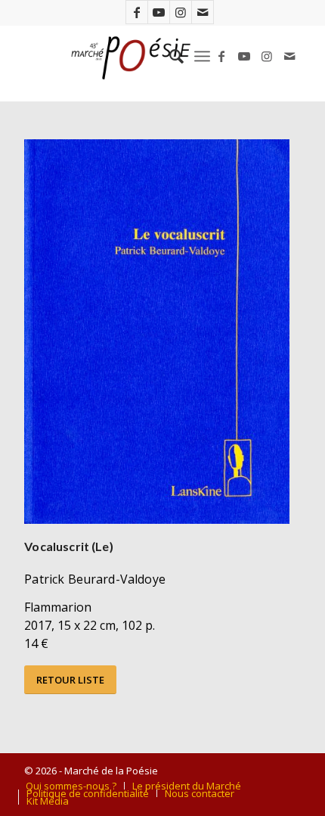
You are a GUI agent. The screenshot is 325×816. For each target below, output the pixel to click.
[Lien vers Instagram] (180, 12)
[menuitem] (169, 56)
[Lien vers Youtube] (158, 12)
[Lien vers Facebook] (136, 12)
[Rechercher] (169, 56)
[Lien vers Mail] (202, 12)
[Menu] (202, 56)
